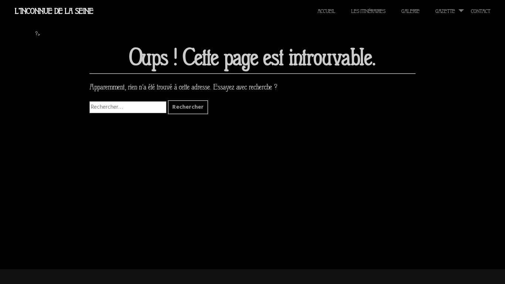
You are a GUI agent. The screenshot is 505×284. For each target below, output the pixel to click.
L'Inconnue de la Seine (54, 11)
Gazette (445, 11)
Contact (480, 11)
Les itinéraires (368, 11)
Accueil (326, 11)
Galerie (410, 11)
